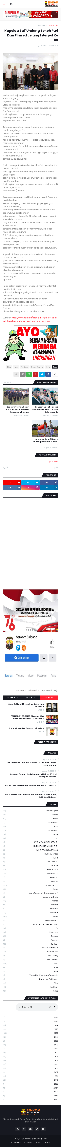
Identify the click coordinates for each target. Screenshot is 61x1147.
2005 (30, 1084)
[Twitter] (42, 374)
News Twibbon (30, 920)
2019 (30, 1044)
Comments (12, 697)
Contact (28, 1142)
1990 (30, 1091)
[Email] (23, 374)
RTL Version (16, 1142)
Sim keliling (30, 955)
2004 (30, 1088)
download (30, 830)
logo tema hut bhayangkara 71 (30, 893)
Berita (41, 25)
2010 (30, 1080)
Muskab (30, 904)
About (38, 1142)
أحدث (54, 467)
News (16, 367)
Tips (30, 983)
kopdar (30, 881)
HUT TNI (30, 865)
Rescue (30, 936)
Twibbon (30, 987)
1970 (30, 1099)
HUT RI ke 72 (30, 861)
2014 (30, 1064)
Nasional (24, 367)
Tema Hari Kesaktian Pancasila (30, 975)
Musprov (30, 908)
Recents (30, 697)
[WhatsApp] (29, 374)
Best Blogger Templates (36, 1138)
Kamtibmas (30, 869)
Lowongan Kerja (30, 897)
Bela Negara (30, 810)
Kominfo (30, 877)
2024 (30, 1025)
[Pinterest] (35, 374)
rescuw (30, 940)
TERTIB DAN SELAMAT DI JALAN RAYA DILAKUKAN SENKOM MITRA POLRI (27, 717)
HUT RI (30, 857)
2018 (30, 1048)
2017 (30, 1052)
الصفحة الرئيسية (51, 25)
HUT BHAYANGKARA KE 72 (30, 850)
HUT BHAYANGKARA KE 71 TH (30, 846)
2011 (30, 1076)
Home (47, 1142)
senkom (30, 944)
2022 (30, 1033)
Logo (30, 889)
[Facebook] (48, 374)
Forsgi (30, 834)
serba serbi (30, 951)
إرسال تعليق (53, 461)
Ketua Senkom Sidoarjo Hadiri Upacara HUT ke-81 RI (45, 442)
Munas (30, 900)
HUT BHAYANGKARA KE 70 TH (30, 842)
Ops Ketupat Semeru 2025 (30, 924)
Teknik (30, 971)
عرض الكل (7, 382)
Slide (9, 367)
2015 (30, 1060)
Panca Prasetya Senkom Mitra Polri (26, 728)
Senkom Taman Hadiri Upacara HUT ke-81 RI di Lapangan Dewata (17, 409)
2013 (30, 1068)
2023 (30, 1029)
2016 (30, 1056)
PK (30, 928)
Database (30, 822)
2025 (30, 1021)
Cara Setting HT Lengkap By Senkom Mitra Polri (26, 705)
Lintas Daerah (37, 367)
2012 (30, 1072)
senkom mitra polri (30, 947)
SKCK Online (30, 959)
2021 (30, 1037)
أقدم (6, 467)
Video (30, 991)
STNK (30, 967)
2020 (30, 1041)
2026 (30, 1017)
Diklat (30, 826)
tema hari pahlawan (30, 979)
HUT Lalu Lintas (30, 854)
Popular (49, 697)
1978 (30, 1095)
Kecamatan (30, 873)
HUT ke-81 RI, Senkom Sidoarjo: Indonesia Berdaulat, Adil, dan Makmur (30, 795)
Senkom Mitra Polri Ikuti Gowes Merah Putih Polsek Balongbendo (45, 409)
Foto (30, 838)
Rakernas (30, 932)
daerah (30, 818)
